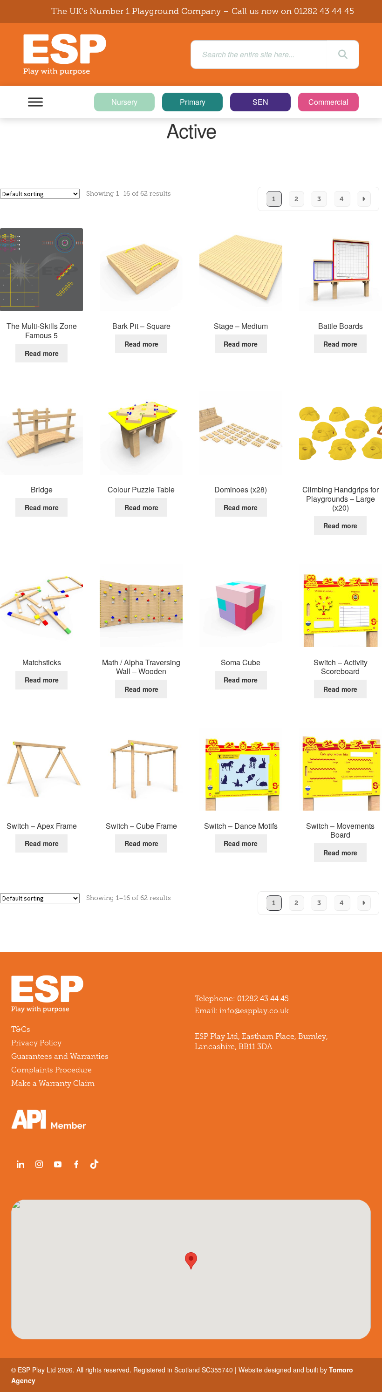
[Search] (343, 54)
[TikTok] (96, 1164)
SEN (260, 101)
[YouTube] (57, 1164)
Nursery (124, 101)
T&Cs (20, 1029)
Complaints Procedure (51, 1070)
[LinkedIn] (20, 1164)
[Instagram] (39, 1164)
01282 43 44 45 (324, 11)
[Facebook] (76, 1164)
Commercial (328, 101)
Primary (192, 101)
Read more (42, 353)
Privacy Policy (36, 1043)
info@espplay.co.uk (254, 1011)
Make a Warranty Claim (53, 1083)
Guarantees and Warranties (60, 1056)
